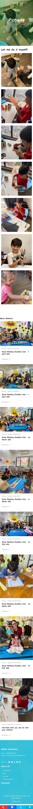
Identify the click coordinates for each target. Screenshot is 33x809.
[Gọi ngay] (3, 807)
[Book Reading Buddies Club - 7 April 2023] (16, 333)
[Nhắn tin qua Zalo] (21, 807)
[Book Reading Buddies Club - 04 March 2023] (16, 576)
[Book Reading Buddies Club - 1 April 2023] (16, 376)
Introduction (7, 770)
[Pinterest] (12, 762)
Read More (5, 359)
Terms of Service (8, 779)
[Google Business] (14, 762)
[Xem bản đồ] (29, 807)
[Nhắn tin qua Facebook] (12, 807)
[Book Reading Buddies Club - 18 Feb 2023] (16, 638)
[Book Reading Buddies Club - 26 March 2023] (16, 419)
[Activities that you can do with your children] (16, 700)
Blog (4, 773)
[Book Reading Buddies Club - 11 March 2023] (16, 471)
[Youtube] (19, 762)
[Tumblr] (17, 762)
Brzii (19, 801)
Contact (5, 776)
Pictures (17, 24)
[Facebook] (9, 762)
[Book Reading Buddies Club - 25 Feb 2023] (16, 523)
